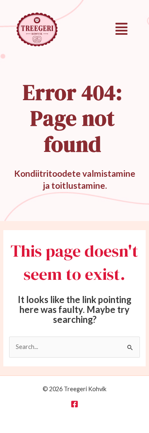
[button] (121, 29)
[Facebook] (74, 404)
